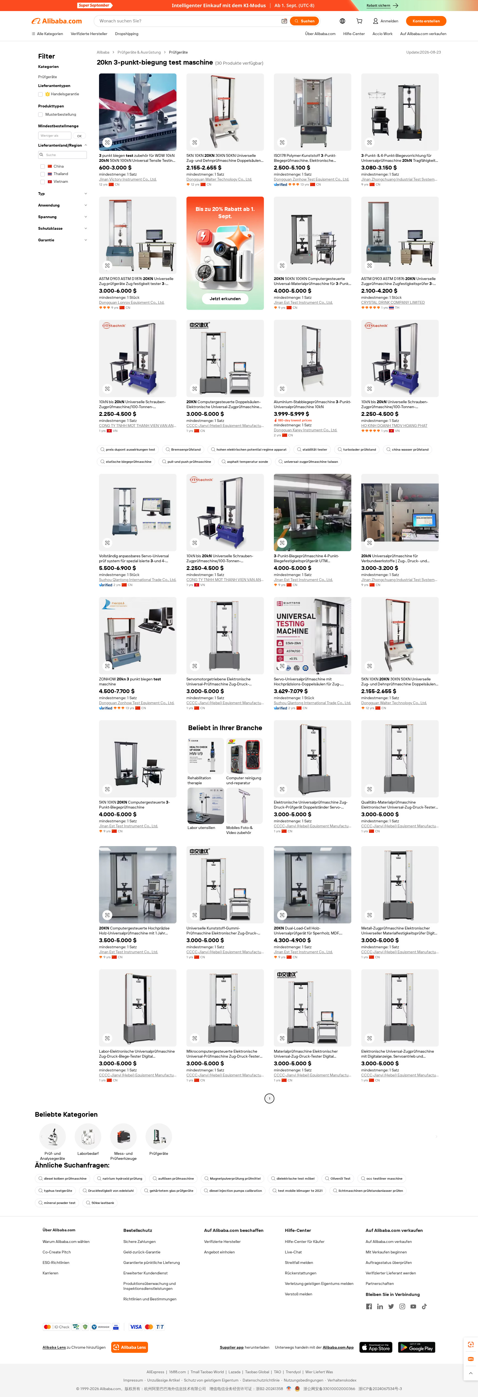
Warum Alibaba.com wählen (66, 1241)
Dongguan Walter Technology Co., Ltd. (219, 179)
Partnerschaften (380, 1283)
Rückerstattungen (300, 1273)
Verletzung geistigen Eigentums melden (319, 1283)
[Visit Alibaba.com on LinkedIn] (380, 1306)
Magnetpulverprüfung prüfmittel (235, 1179)
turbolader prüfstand (359, 449)
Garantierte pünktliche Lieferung (151, 1262)
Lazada (234, 1372)
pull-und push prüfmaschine (189, 462)
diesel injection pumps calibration (235, 1191)
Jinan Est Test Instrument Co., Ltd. (303, 302)
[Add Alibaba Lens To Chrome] (129, 1347)
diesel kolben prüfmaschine (65, 1179)
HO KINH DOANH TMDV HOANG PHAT (394, 425)
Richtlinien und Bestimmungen (149, 1299)
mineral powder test (60, 1203)
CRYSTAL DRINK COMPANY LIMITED (393, 302)
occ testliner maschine (384, 1179)
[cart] (360, 22)
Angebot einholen (219, 1252)
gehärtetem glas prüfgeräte (171, 1191)
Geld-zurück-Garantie (141, 1252)
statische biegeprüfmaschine (129, 462)
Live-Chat (293, 1252)
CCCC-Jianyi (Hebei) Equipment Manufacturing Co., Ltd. (225, 425)
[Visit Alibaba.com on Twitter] (391, 1306)
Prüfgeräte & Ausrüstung (139, 52)
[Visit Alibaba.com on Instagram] (402, 1306)
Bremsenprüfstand (186, 449)
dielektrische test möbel (296, 1179)
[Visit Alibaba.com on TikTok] (424, 1306)
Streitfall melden (299, 1262)
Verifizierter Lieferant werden (391, 1273)
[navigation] (62, 576)
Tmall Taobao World (207, 1372)
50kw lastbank (103, 1203)
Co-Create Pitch (57, 1252)
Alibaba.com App (338, 1347)
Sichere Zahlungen (139, 1241)
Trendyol (293, 1372)
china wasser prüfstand (410, 449)
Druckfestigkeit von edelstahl (111, 1191)
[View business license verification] (289, 1388)
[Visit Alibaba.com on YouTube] (413, 1306)
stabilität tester (315, 449)
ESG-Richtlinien (56, 1262)
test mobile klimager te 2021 (300, 1191)
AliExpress (155, 1372)
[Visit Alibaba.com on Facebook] (369, 1306)
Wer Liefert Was (319, 1372)
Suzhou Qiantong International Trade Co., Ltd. (137, 579)
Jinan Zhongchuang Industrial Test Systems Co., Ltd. (400, 179)
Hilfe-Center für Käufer (304, 1241)
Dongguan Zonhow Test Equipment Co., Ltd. (311, 179)
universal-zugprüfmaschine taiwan (311, 462)
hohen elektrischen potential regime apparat (252, 449)
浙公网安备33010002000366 (329, 1389)
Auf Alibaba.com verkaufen (389, 1241)
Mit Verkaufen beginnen (386, 1252)
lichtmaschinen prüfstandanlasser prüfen (371, 1191)
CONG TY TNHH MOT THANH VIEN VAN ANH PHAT (137, 425)
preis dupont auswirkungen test (130, 449)
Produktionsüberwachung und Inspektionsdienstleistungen (149, 1286)
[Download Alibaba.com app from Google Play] (416, 1347)
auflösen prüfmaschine (176, 1179)
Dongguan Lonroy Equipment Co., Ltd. (131, 302)
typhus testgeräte (58, 1191)
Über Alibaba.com (59, 1230)
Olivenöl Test (340, 1179)
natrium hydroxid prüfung (122, 1179)
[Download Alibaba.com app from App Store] (376, 1347)
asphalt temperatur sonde (247, 462)
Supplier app (232, 1347)
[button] (284, 21)
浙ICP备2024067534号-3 (380, 1389)
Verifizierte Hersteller (222, 1241)
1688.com (177, 1372)
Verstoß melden (298, 1294)
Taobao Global (257, 1372)
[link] (471, 1344)
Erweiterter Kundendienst (145, 1273)
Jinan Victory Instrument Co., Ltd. (128, 179)
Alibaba (103, 52)
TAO (277, 1372)
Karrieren (50, 1273)
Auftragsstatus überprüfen (389, 1262)
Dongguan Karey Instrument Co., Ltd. (305, 430)
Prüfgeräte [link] (178, 52)
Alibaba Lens (54, 1347)
